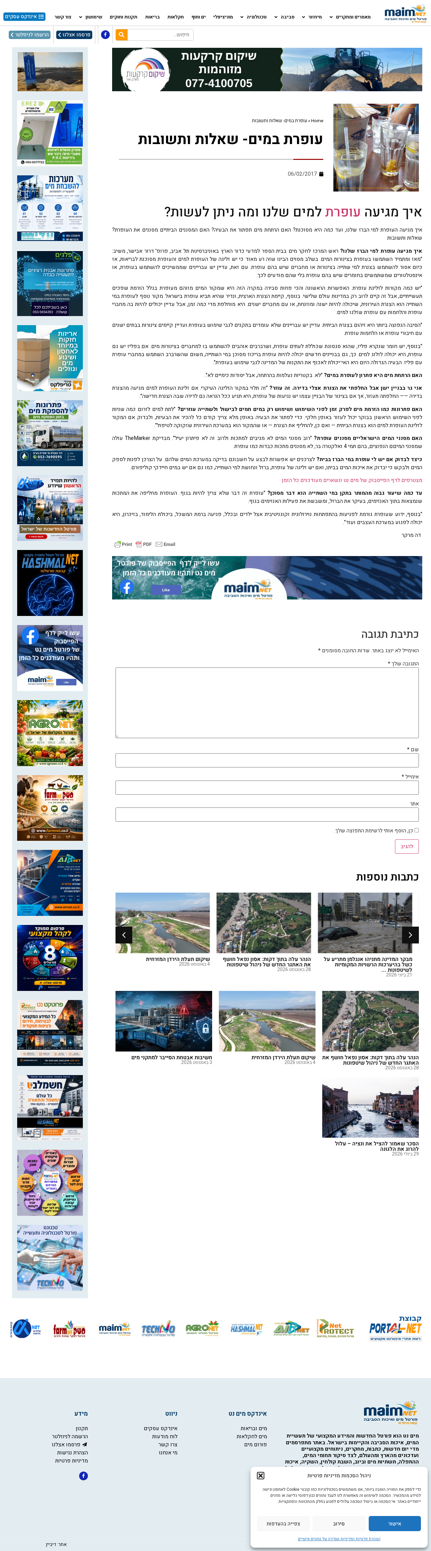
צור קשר (63, 17)
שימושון (94, 17)
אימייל (410, 777)
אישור (394, 1523)
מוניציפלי (223, 17)
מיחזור (315, 17)
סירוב (339, 1523)
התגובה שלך (403, 663)
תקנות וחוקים (123, 17)
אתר (414, 803)
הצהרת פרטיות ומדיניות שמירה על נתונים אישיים (339, 1539)
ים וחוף (199, 17)
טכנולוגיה (257, 17)
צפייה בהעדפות (283, 1523)
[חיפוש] (122, 34)
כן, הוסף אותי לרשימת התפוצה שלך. (374, 830)
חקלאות (175, 17)
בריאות (152, 17)
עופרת (343, 212)
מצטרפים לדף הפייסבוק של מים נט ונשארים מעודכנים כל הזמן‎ (352, 480)
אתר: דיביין (56, 1544)
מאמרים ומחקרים (353, 17)
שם (413, 749)
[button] (260, 1475)
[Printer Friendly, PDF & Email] (144, 544)
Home (317, 120)
